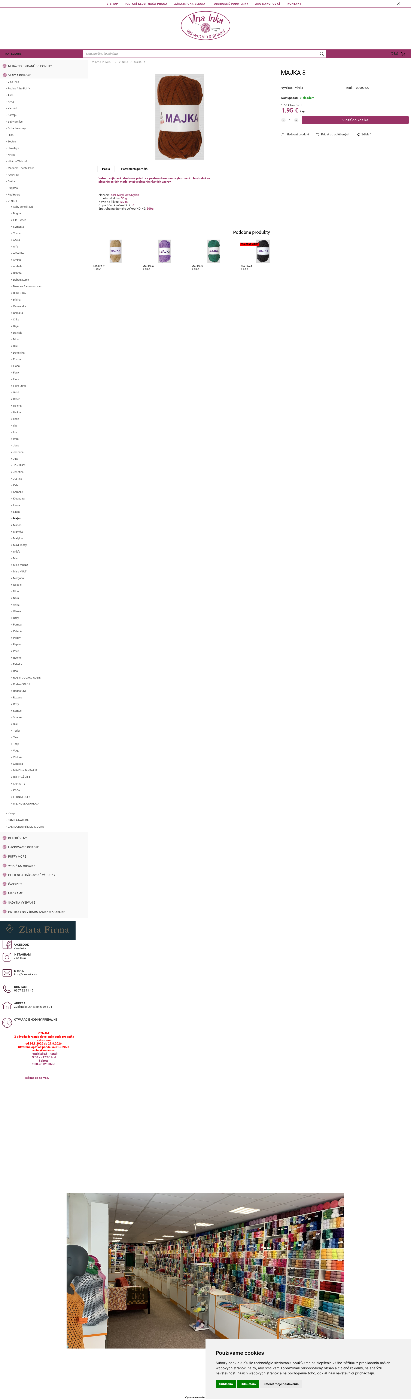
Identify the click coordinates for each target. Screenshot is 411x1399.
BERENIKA (19, 293)
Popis (106, 168)
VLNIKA (12, 201)
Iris (15, 432)
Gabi (16, 392)
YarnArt (12, 108)
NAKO (11, 154)
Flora (16, 379)
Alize (10, 95)
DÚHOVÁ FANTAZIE (25, 770)
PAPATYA (13, 174)
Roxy (16, 704)
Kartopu (12, 115)
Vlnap (11, 813)
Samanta (18, 226)
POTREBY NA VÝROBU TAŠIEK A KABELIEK (36, 911)
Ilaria (16, 419)
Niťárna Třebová (17, 161)
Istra (16, 438)
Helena (17, 405)
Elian (10, 134)
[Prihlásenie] (399, 5)
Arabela (17, 266)
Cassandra (19, 306)
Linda (16, 511)
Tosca (17, 233)
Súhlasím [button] (226, 1384)
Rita (15, 671)
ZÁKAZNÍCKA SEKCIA (190, 3)
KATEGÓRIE (13, 53)
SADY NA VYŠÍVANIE (21, 902)
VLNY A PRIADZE (19, 75)
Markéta (18, 531)
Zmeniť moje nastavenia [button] (281, 1384)
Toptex (12, 141)
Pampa (17, 624)
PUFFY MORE (17, 856)
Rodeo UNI (19, 690)
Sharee (17, 717)
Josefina (18, 472)
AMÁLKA (18, 253)
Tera (15, 737)
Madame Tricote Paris (21, 168)
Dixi (15, 346)
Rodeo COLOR (21, 684)
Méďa (16, 551)
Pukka (11, 181)
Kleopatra (19, 498)
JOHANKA (19, 465)
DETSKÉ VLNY (17, 838)
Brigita (17, 213)
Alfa (15, 246)
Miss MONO (20, 564)
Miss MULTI (20, 571)
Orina (16, 604)
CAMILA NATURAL (19, 820)
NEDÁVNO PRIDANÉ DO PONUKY (30, 66)
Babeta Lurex (21, 279)
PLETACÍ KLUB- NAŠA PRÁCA (146, 3)
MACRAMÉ (15, 893)
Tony (16, 743)
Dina (16, 339)
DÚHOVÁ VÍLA (21, 777)
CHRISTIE (19, 783)
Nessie (17, 584)
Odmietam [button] (248, 1384)
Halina (17, 412)
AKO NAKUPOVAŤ (268, 3)
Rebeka (17, 664)
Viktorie (17, 757)
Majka (17, 518)
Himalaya (13, 148)
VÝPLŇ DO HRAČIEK (21, 865)
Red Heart (14, 194)
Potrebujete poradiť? (134, 168)
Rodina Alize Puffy (19, 88)
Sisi (15, 724)
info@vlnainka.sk (25, 974)
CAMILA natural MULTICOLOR (26, 826)
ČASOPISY (15, 884)
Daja (16, 326)
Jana (16, 445)
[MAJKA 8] (180, 117)
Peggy (17, 637)
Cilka (16, 319)
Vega (16, 750)
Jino (15, 458)
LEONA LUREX (21, 797)
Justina (17, 478)
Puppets (13, 188)
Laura (16, 505)
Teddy (16, 730)
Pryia (16, 651)
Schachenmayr (17, 128)
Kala (15, 485)
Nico (16, 591)
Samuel (17, 710)
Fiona (16, 366)
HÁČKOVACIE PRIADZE (23, 847)
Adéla (16, 240)
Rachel (17, 657)
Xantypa (18, 763)
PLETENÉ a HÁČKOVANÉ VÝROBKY (31, 875)
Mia (15, 558)
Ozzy (16, 617)
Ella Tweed (19, 220)
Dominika (19, 352)
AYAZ (11, 101)
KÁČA (16, 790)
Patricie (17, 631)
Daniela (17, 332)
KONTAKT (294, 3)
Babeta (17, 273)
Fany (16, 372)
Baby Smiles (15, 121)
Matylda (18, 538)
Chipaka (18, 312)
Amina (17, 259)
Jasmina (18, 452)
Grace (16, 399)
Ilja (15, 425)
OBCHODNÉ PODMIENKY (231, 3)
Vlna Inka (13, 81)
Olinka (17, 611)
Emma (17, 359)
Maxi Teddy (20, 545)
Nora (16, 598)
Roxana (17, 697)
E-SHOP (112, 3)
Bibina (17, 299)
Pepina (17, 644)
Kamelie (18, 492)
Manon (17, 525)
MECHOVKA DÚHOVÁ (26, 803)
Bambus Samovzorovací (27, 286)
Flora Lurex (19, 385)
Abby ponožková (23, 206)
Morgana (18, 578)
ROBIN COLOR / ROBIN (27, 677)
